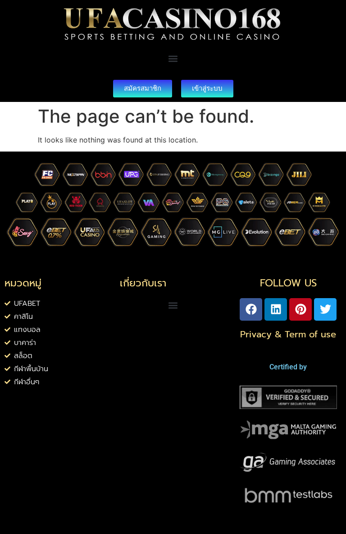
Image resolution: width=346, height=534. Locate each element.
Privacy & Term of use (288, 334)
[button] (173, 58)
